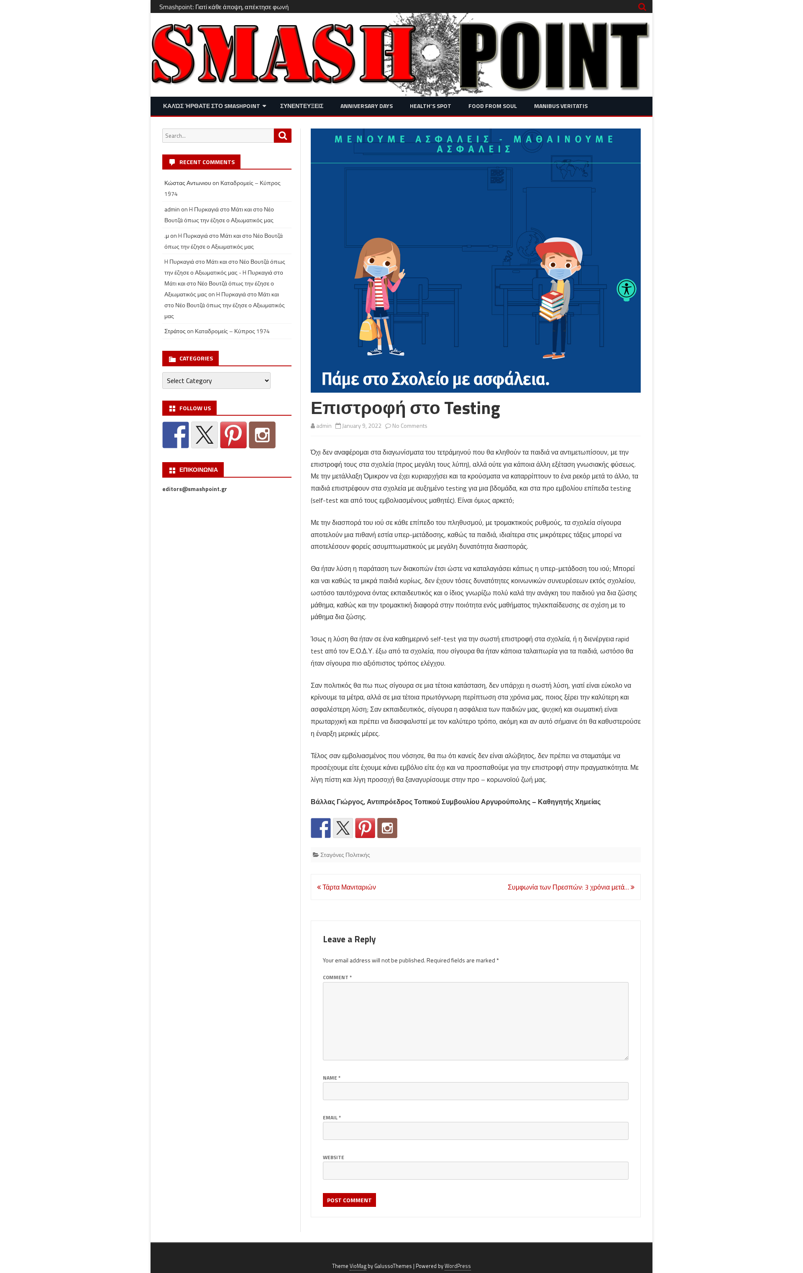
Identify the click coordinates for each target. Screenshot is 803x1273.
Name (331, 1078)
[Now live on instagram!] (387, 828)
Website (333, 1157)
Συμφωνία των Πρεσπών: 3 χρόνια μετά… (569, 887)
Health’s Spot (430, 105)
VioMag (358, 1266)
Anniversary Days (366, 105)
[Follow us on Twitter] (343, 828)
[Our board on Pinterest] (365, 828)
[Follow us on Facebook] (321, 828)
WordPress (458, 1266)
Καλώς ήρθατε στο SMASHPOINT (211, 105)
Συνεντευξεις (301, 105)
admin (324, 425)
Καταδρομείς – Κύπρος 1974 (232, 331)
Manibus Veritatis (561, 105)
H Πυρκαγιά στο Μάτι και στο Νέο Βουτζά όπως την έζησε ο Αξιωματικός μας (224, 305)
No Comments (409, 425)
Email (332, 1117)
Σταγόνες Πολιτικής (345, 854)
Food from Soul (492, 105)
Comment (337, 977)
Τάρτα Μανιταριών (348, 887)
